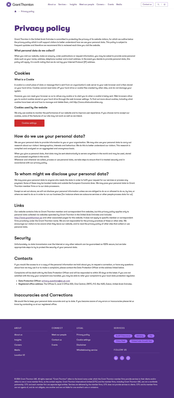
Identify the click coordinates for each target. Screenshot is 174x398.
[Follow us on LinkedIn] (116, 358)
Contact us (147, 4)
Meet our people (86, 4)
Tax (151, 336)
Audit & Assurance (123, 336)
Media (119, 4)
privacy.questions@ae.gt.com (56, 281)
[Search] (158, 4)
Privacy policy (27, 11)
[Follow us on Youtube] (122, 358)
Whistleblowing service (87, 350)
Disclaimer (81, 345)
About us (52, 4)
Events (111, 4)
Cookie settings (83, 339)
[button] (29, 123)
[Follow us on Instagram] (128, 358)
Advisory (140, 336)
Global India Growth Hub (142, 341)
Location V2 (19, 355)
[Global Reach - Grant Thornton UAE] (165, 4)
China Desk (120, 341)
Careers (18, 345)
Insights (73, 4)
